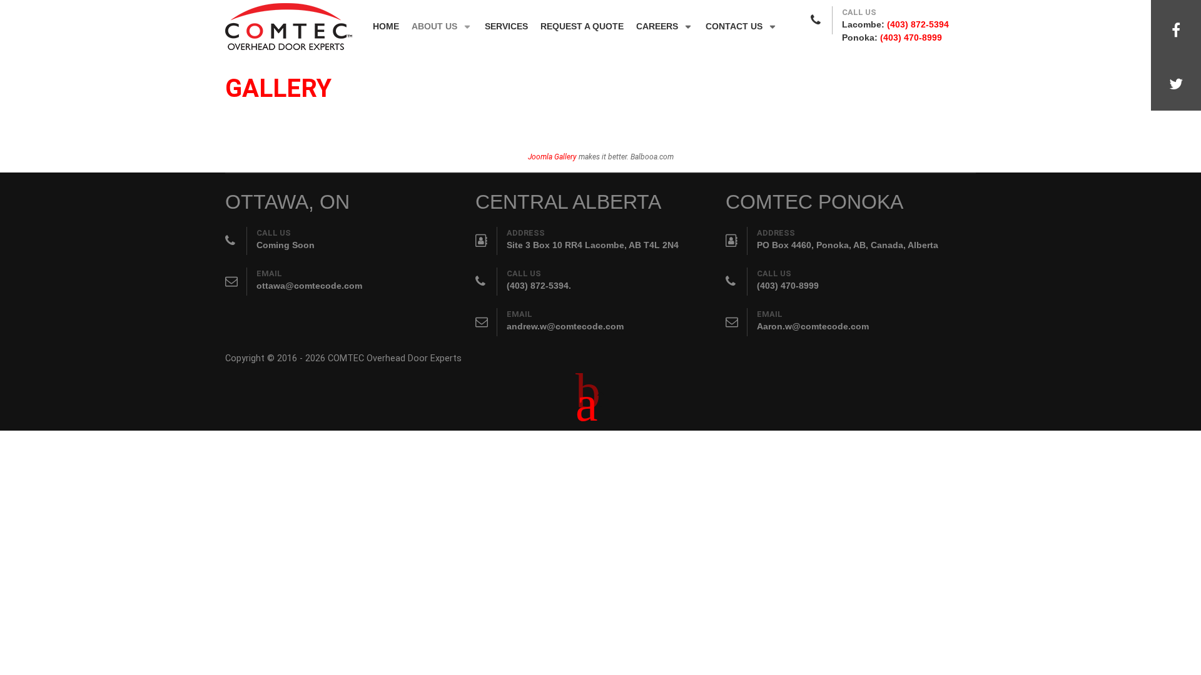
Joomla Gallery (552, 156)
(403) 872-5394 (918, 24)
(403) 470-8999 (911, 37)
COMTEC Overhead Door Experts (395, 358)
